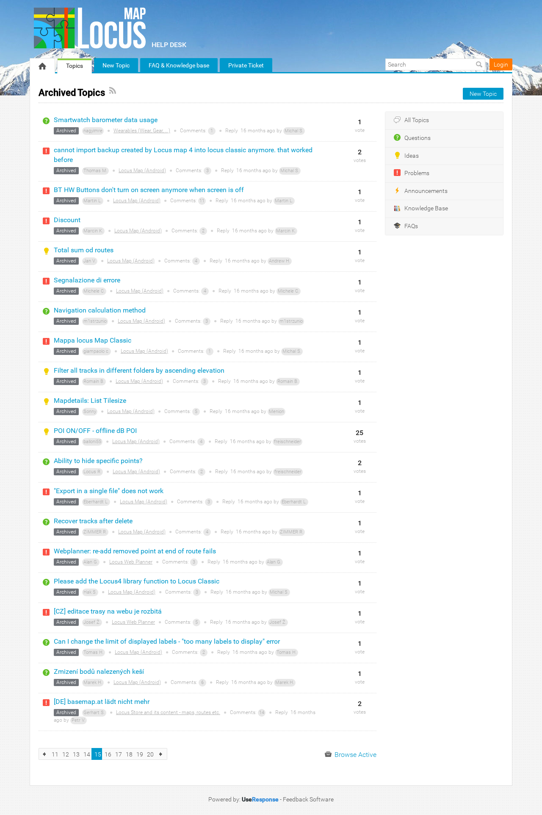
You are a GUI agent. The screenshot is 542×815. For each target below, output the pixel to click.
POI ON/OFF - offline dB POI (95, 431)
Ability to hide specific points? (98, 461)
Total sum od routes (83, 250)
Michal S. (294, 131)
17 (118, 754)
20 (150, 754)
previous (45, 754)
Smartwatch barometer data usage (106, 120)
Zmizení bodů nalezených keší (99, 671)
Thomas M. (95, 170)
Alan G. (90, 562)
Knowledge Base (426, 208)
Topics (74, 65)
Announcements (426, 191)
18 (129, 754)
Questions (417, 138)
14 (261, 712)
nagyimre (92, 131)
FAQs (411, 226)
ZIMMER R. (95, 532)
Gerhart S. (94, 712)
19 (139, 754)
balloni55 (92, 441)
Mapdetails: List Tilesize (90, 400)
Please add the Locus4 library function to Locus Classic (136, 581)
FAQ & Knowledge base (179, 65)
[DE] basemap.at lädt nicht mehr (101, 702)
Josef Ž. (92, 622)
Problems (416, 173)
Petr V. (79, 720)
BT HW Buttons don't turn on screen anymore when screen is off (149, 190)
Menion (276, 411)
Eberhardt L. (96, 502)
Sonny (89, 411)
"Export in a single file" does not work (108, 491)
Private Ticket (246, 65)
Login (501, 64)
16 (108, 754)
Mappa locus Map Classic (92, 340)
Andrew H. (279, 261)
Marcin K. (93, 231)
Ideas (411, 155)
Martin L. (92, 201)
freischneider (287, 441)
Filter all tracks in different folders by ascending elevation (139, 370)
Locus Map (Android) (142, 170)
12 (65, 754)
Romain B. (94, 381)
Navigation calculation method (100, 310)
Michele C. (94, 291)
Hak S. (90, 592)
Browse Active (354, 755)
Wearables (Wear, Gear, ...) (141, 131)
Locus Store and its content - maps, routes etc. (168, 712)
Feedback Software (308, 799)
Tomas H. (93, 652)
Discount (67, 220)
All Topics (416, 120)
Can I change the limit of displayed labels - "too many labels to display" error (167, 641)
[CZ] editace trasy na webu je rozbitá (108, 611)
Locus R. (92, 471)
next (161, 754)
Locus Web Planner (130, 562)
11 (202, 201)
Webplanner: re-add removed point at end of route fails (135, 551)
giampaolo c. (96, 351)
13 (76, 754)
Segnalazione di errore (87, 280)
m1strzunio (95, 321)
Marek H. (92, 682)
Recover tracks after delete (93, 521)
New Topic (116, 65)
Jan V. (89, 261)
